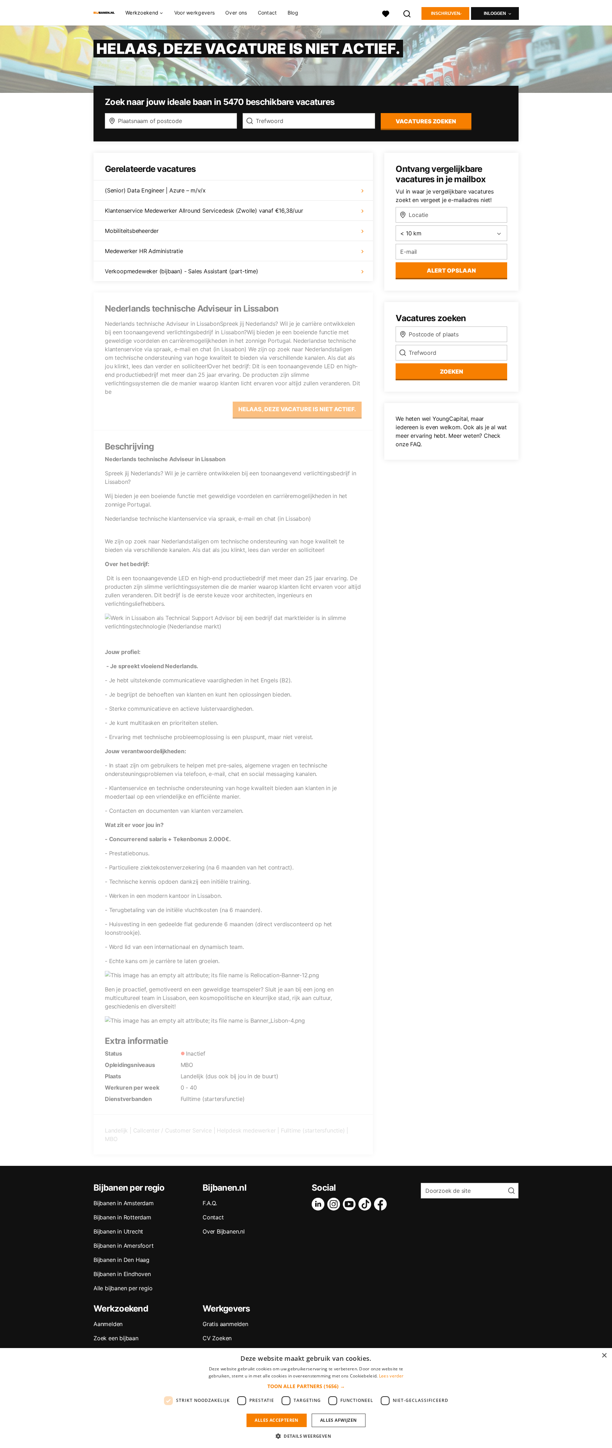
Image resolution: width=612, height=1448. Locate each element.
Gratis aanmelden (225, 1323)
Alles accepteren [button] (276, 1420)
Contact (267, 13)
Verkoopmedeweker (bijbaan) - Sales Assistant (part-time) (181, 271)
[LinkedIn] (319, 1204)
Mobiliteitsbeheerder (132, 230)
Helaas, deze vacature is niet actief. (297, 409)
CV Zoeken (217, 1338)
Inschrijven (445, 13)
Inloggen (495, 13)
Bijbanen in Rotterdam (122, 1217)
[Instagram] (335, 1204)
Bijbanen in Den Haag (121, 1259)
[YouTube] (350, 1204)
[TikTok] (366, 1204)
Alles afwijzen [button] (338, 1420)
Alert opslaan (451, 270)
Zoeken (451, 371)
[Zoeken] (407, 13)
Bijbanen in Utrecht (118, 1231)
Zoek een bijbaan (116, 1338)
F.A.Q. (210, 1203)
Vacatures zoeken (426, 121)
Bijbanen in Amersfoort (124, 1245)
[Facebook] (382, 1204)
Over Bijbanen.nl (224, 1231)
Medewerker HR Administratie (144, 251)
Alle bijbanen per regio (123, 1288)
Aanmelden (108, 1323)
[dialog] (306, 1398)
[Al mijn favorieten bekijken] (386, 13)
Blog (293, 13)
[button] (306, 1386)
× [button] (604, 1355)
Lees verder (391, 1376)
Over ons (236, 13)
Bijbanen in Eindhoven (122, 1274)
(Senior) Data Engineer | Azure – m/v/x (155, 190)
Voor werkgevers (194, 13)
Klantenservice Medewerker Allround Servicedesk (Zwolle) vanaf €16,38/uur (204, 210)
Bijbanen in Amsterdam (124, 1203)
